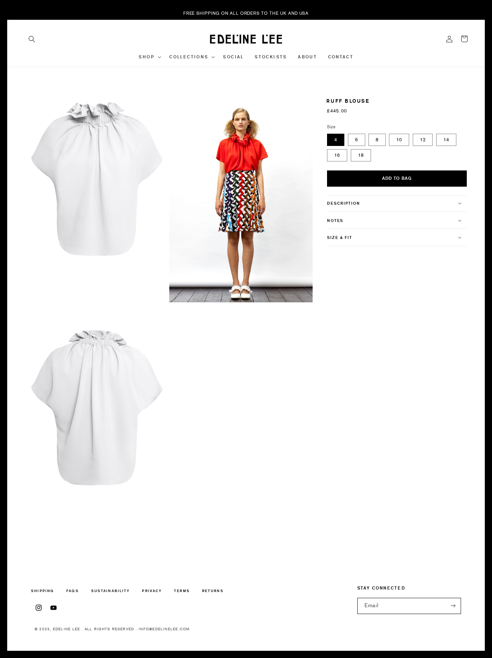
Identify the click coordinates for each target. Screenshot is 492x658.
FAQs (72, 590)
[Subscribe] (453, 606)
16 (337, 154)
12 (423, 139)
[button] (32, 38)
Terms (181, 590)
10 (399, 139)
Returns (213, 590)
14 (446, 139)
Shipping (42, 591)
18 (361, 154)
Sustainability (110, 590)
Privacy (152, 590)
